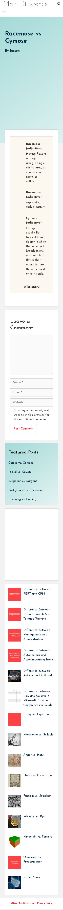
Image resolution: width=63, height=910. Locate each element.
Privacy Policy (44, 903)
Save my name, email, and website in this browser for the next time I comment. (31, 415)
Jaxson (15, 51)
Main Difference (25, 4)
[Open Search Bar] (59, 4)
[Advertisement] (31, 87)
